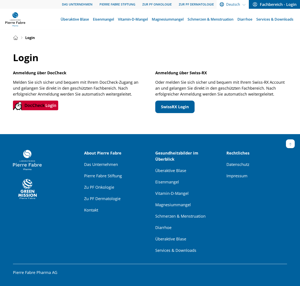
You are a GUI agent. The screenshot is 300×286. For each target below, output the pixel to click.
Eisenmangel (167, 182)
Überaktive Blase (170, 170)
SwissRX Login (175, 106)
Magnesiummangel (173, 204)
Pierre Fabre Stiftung (103, 175)
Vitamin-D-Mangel (172, 193)
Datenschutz (237, 164)
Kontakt (91, 210)
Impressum (237, 175)
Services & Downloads (175, 250)
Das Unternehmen (101, 164)
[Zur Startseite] (15, 19)
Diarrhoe (163, 227)
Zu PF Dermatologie (102, 198)
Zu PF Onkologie (99, 187)
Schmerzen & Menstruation (180, 216)
